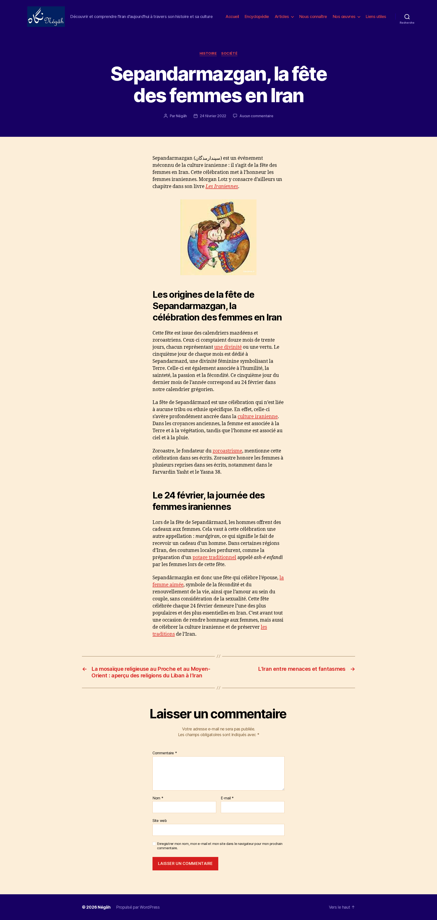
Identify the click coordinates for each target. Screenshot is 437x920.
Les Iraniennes (222, 186)
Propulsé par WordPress (138, 907)
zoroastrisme (227, 451)
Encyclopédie (257, 16)
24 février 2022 (213, 116)
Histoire (208, 53)
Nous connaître (313, 16)
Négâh (181, 116)
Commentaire (164, 753)
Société (229, 53)
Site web (159, 820)
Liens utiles (376, 16)
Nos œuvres (344, 16)
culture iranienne (258, 417)
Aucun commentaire (256, 116)
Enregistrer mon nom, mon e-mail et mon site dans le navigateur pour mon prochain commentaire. (219, 846)
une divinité (228, 347)
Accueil (232, 16)
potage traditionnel (214, 557)
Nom (157, 798)
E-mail (227, 798)
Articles (282, 16)
